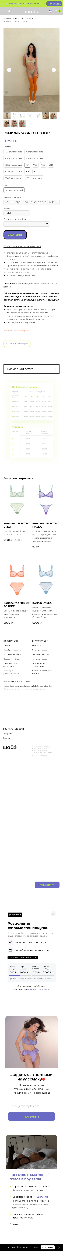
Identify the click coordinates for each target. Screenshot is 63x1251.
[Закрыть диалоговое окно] (57, 5)
